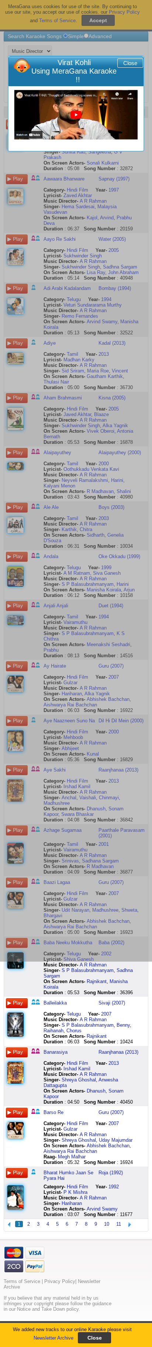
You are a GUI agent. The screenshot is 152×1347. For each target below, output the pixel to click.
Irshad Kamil (76, 1068)
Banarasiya (56, 1052)
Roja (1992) (111, 1172)
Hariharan (72, 1203)
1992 (113, 1186)
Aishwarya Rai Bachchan (70, 1151)
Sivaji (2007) (112, 1003)
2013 (113, 1063)
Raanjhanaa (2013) (118, 1052)
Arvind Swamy (102, 1209)
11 (118, 1224)
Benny (123, 1025)
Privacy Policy (59, 1281)
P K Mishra (75, 1192)
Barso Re (53, 1112)
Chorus (74, 1030)
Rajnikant (97, 981)
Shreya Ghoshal (79, 1080)
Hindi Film (77, 1063)
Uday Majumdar (115, 1140)
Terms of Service (22, 1281)
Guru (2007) (111, 1112)
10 (106, 1224)
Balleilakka (55, 1003)
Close (130, 63)
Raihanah (53, 1030)
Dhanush (96, 1091)
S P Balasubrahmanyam (88, 970)
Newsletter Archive (53, 1338)
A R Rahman (93, 965)
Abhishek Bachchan (108, 1145)
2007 (106, 1014)
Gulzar (70, 1129)
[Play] (76, 115)
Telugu (74, 1014)
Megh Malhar (72, 1156)
